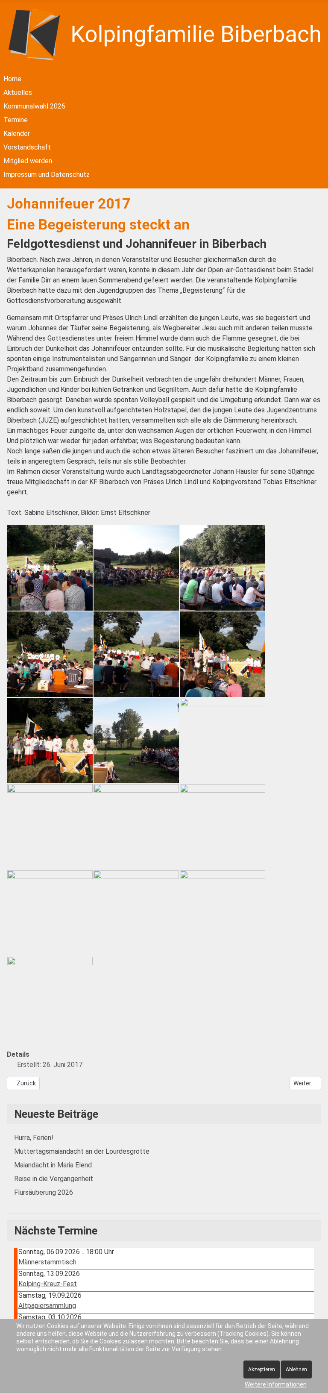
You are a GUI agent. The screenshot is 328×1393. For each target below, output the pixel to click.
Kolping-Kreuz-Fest (47, 1284)
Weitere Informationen (276, 1384)
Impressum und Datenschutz (46, 174)
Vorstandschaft (27, 147)
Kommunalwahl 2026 (34, 106)
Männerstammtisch (47, 1262)
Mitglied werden (27, 161)
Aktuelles (17, 92)
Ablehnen (296, 1369)
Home (12, 79)
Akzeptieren (261, 1369)
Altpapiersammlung (47, 1306)
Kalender (16, 133)
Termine (15, 120)
